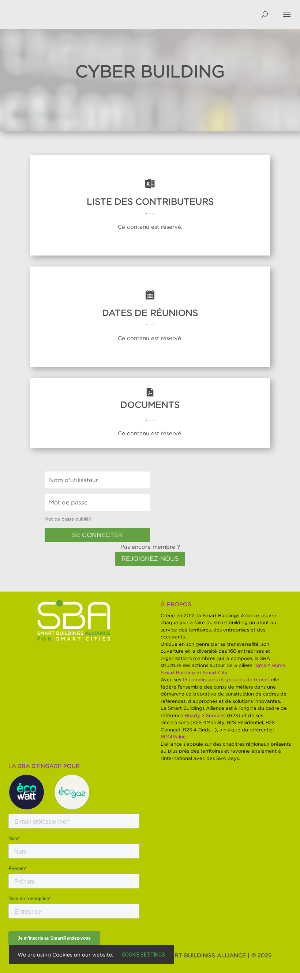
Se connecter (97, 535)
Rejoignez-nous (150, 558)
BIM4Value (173, 736)
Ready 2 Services (205, 715)
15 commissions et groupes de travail (226, 679)
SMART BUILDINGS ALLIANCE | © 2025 (216, 955)
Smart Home (270, 665)
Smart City (215, 672)
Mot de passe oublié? (68, 519)
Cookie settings (143, 955)
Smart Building (178, 672)
